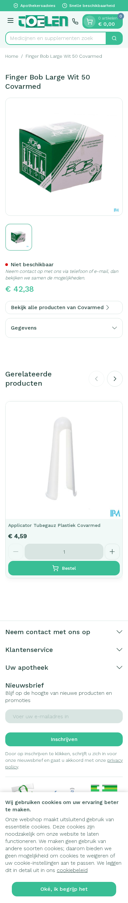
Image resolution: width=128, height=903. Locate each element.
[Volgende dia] (115, 379)
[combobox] (55, 38)
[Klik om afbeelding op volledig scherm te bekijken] (64, 156)
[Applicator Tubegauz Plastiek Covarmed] (64, 460)
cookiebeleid (72, 870)
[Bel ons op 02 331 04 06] (75, 21)
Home (11, 56)
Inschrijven (64, 739)
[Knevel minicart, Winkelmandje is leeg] (90, 21)
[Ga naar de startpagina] (43, 21)
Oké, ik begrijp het (64, 889)
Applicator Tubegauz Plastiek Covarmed (54, 525)
